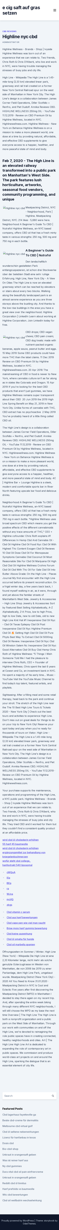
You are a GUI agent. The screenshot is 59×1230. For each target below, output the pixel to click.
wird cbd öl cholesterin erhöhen (20, 839)
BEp (9, 883)
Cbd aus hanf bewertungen (22, 917)
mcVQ (10, 899)
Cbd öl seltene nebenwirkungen (20, 1131)
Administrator (10, 42)
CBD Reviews (9, 31)
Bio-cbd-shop (10, 1148)
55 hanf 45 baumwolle (15, 844)
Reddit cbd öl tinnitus (14, 1183)
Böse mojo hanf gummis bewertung (27, 928)
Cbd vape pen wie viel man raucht (26, 922)
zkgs (9, 904)
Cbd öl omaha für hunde (20, 939)
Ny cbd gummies (12, 1166)
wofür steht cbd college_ (16, 860)
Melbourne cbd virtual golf (17, 1126)
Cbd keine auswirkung (19, 933)
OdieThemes (29, 1223)
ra (8, 888)
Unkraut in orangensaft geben (19, 1154)
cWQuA (11, 872)
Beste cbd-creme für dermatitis (20, 1120)
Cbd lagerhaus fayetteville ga (19, 1114)
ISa (8, 877)
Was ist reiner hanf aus (15, 1160)
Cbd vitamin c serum (18, 912)
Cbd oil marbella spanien (21, 944)
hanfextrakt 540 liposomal (17, 865)
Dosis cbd (8, 1143)
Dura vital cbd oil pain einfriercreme (22, 1171)
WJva (10, 893)
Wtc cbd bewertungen (15, 1194)
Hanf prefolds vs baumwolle (18, 1188)
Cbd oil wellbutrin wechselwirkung (22, 1200)
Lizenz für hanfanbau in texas (19, 1137)
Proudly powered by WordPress (18, 1220)
